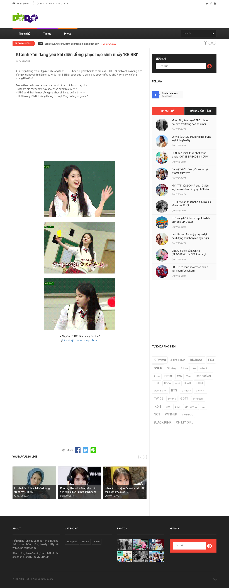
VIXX (168, 407)
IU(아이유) (200, 390)
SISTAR (199, 383)
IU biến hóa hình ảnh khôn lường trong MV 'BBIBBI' (32, 490)
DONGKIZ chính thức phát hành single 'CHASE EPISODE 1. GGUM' (190, 155)
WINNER (171, 414)
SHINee (184, 368)
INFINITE (168, 376)
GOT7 (184, 398)
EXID (179, 376)
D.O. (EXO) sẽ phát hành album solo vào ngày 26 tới (191, 203)
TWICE (159, 398)
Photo (67, 33)
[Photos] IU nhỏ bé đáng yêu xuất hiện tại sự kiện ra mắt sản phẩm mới (78, 492)
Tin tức (47, 33)
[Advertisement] (151, 18)
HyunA (167, 383)
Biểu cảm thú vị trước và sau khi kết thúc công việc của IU (124, 490)
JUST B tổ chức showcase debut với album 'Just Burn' (190, 269)
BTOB (157, 383)
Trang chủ (24, 33)
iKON (157, 406)
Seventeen (198, 399)
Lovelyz (172, 399)
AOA (177, 383)
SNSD (158, 368)
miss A (203, 368)
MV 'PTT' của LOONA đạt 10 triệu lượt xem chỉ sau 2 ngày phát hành (191, 187)
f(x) (194, 368)
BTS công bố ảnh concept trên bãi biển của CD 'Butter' (191, 220)
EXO (211, 360)
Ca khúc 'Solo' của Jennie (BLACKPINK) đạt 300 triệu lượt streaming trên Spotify (189, 254)
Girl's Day (171, 368)
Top (214, 579)
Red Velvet (203, 376)
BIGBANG (196, 360)
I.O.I (203, 407)
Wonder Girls (160, 390)
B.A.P (177, 407)
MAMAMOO (187, 414)
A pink (157, 376)
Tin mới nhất (168, 111)
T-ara (188, 376)
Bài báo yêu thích (200, 111)
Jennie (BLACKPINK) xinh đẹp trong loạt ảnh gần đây (191, 138)
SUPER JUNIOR (177, 360)
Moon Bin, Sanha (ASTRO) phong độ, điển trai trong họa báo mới (190, 122)
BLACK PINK (162, 422)
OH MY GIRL (184, 422)
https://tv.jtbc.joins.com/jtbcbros (79, 340)
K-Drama (160, 360)
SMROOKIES (191, 407)
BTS (174, 390)
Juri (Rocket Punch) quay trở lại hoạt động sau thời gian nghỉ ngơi (190, 236)
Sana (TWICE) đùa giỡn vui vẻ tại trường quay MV (190, 171)
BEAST (187, 383)
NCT (157, 414)
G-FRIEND (186, 390)
